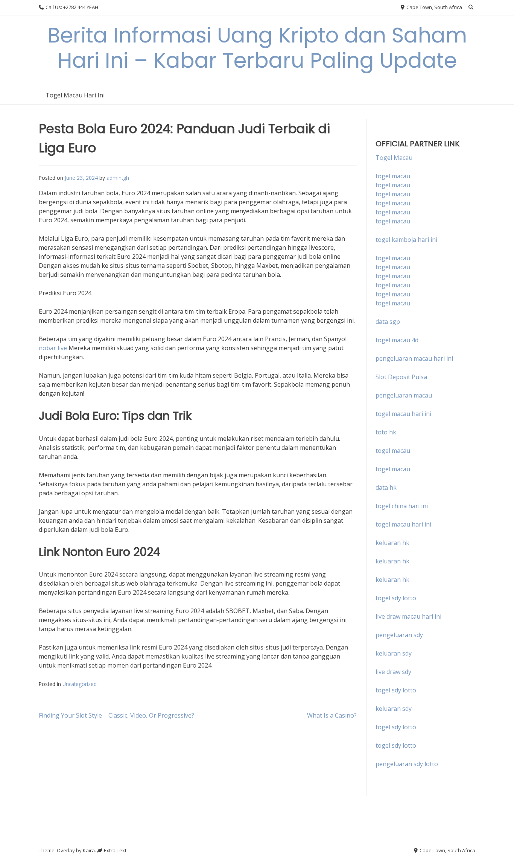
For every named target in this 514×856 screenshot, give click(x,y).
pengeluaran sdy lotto (407, 764)
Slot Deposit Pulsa (401, 377)
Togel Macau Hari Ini (75, 95)
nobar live (53, 348)
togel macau (393, 185)
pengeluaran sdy (399, 635)
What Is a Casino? (332, 715)
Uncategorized (79, 684)
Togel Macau (394, 157)
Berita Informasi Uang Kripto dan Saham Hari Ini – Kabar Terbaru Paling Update (257, 47)
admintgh (117, 177)
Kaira (89, 850)
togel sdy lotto (396, 690)
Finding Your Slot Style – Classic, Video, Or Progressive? (116, 715)
